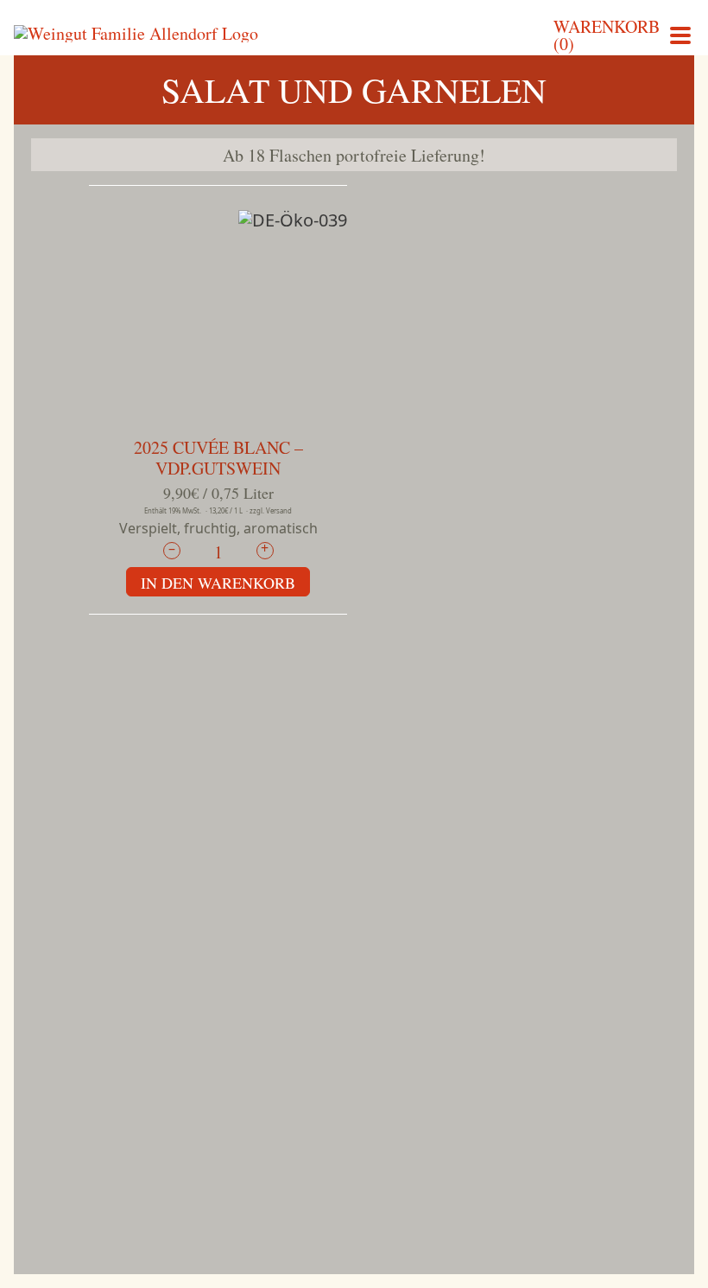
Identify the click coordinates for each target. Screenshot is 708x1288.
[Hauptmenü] (680, 34)
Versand (279, 511)
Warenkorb (606, 35)
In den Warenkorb (218, 582)
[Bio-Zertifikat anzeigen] (292, 222)
